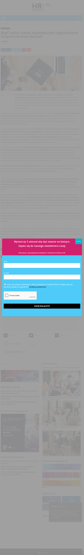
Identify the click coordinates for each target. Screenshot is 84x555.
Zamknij (78, 241)
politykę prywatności (37, 287)
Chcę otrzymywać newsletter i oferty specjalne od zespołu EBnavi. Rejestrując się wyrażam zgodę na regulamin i (38, 285)
